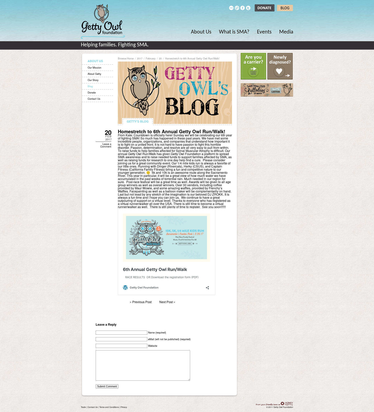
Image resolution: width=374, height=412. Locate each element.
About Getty (94, 73)
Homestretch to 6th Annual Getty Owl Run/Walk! (171, 131)
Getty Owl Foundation (103, 21)
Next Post (166, 302)
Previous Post (142, 302)
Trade (83, 407)
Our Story (93, 80)
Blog (90, 86)
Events (264, 32)
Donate (92, 92)
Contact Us (94, 98)
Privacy (124, 407)
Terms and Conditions (109, 407)
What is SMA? (234, 32)
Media (286, 32)
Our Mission (94, 67)
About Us (201, 32)
